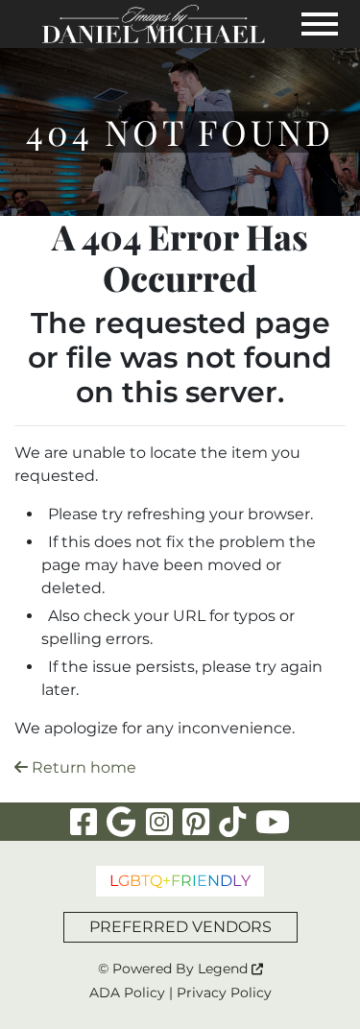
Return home (82, 767)
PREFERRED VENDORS (180, 927)
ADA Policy (127, 992)
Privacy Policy (224, 992)
